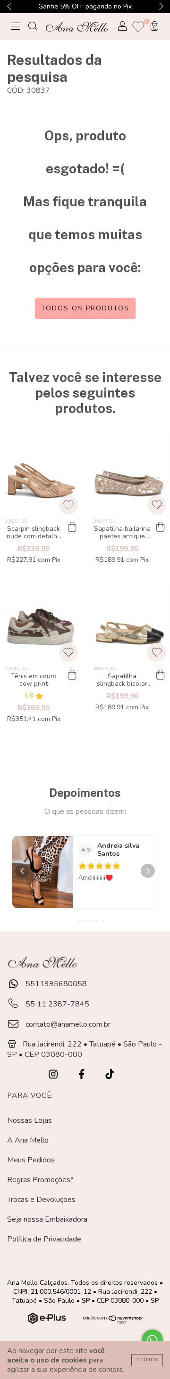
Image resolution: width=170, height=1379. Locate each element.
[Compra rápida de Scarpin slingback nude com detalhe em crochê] (72, 527)
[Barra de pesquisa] (32, 27)
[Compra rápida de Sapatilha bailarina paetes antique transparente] (160, 527)
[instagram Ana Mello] (54, 1074)
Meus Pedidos (31, 1160)
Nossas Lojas (29, 1120)
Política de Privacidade (44, 1239)
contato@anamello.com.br (68, 1024)
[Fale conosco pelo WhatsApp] (152, 1340)
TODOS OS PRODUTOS (85, 308)
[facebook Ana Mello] (82, 1074)
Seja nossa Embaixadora (47, 1219)
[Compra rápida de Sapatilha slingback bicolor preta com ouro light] (160, 674)
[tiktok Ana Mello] (109, 1074)
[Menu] (15, 27)
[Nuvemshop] (48, 1321)
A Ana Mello (28, 1140)
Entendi (147, 1360)
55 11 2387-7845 (56, 1004)
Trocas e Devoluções (41, 1199)
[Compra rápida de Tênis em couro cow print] (72, 674)
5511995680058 (55, 984)
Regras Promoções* (40, 1180)
